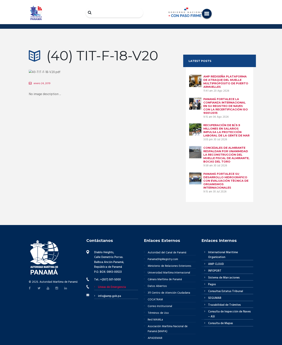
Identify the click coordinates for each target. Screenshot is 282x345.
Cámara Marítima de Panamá (165, 279)
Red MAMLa (155, 319)
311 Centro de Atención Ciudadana (169, 293)
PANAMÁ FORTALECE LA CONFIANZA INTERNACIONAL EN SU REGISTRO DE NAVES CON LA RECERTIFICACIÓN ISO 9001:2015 (225, 106)
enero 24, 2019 (42, 83)
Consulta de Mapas (220, 323)
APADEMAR (155, 338)
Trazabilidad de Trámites (224, 305)
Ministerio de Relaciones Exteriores (169, 266)
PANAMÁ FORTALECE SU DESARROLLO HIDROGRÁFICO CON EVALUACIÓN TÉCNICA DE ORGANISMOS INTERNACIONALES (225, 180)
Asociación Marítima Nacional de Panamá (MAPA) (168, 329)
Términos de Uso (158, 313)
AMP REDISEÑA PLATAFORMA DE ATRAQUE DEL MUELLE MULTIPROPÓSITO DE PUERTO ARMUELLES (225, 82)
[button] (207, 13)
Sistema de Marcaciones (224, 277)
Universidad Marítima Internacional (169, 272)
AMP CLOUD (216, 264)
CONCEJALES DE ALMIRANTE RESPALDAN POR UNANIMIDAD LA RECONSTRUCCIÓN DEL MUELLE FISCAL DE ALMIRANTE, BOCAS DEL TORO (226, 154)
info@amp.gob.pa (109, 296)
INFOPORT (214, 271)
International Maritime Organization (223, 255)
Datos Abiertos (157, 286)
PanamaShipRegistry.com (163, 259)
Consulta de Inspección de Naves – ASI (229, 314)
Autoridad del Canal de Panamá (167, 252)
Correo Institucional (160, 306)
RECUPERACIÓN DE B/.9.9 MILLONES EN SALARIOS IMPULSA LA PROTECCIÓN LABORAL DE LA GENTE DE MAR (226, 130)
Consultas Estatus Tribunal (225, 291)
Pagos (212, 284)
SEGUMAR (214, 298)
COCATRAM (155, 299)
